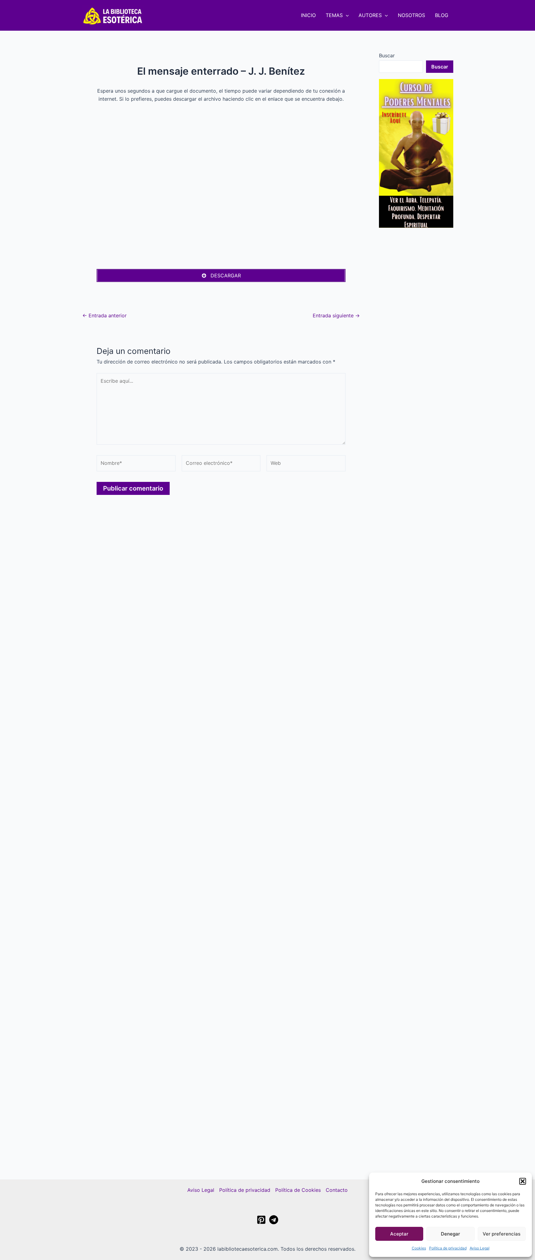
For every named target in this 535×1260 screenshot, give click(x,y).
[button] (523, 1181)
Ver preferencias (501, 1234)
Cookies (419, 1248)
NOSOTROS (411, 15)
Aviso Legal (479, 1248)
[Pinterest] (261, 1219)
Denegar (450, 1234)
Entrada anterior (104, 315)
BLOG (441, 15)
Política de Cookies (298, 1190)
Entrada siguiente (336, 315)
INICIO (308, 15)
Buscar (387, 55)
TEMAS (334, 15)
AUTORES (370, 15)
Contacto (337, 1190)
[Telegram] (273, 1219)
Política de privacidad (448, 1248)
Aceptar (399, 1234)
